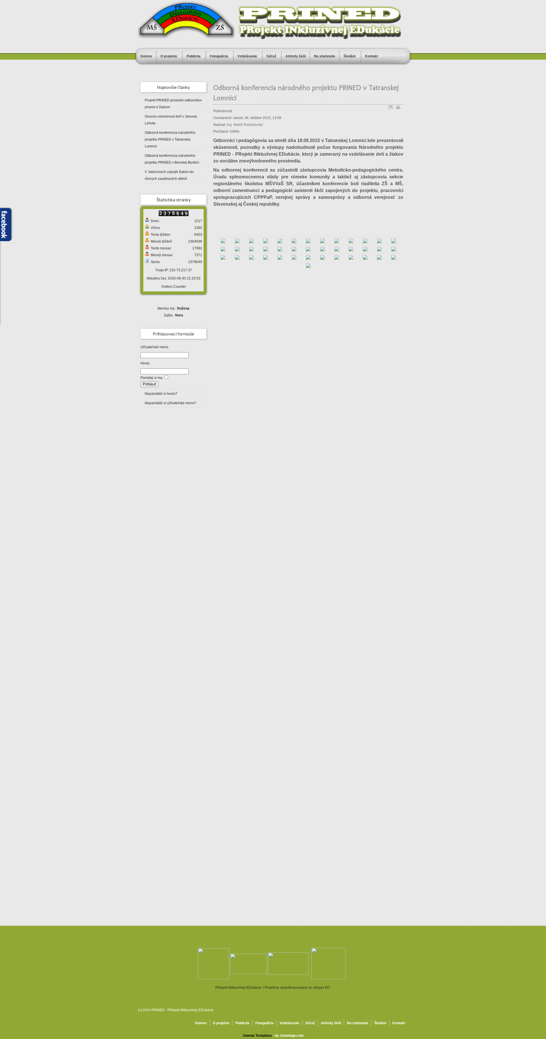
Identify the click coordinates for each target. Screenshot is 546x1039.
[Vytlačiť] (398, 106)
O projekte (168, 56)
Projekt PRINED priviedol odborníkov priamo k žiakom (173, 103)
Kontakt (398, 1023)
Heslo (145, 363)
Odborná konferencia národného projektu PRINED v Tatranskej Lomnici (170, 139)
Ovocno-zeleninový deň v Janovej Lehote (171, 119)
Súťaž (271, 56)
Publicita (193, 56)
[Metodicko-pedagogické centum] (248, 963)
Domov (146, 56)
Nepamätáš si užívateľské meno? (170, 403)
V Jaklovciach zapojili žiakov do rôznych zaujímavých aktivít (169, 175)
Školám (380, 1023)
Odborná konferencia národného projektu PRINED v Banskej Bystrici (172, 159)
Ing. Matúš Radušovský (245, 125)
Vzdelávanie (247, 56)
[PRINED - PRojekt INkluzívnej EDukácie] (288, 963)
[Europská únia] (328, 963)
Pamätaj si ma (151, 378)
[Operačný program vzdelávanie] (213, 963)
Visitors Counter (173, 287)
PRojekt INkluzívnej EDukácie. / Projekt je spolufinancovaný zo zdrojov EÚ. (273, 988)
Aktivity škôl (296, 56)
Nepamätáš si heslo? (161, 394)
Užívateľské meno (154, 347)
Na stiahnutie (324, 56)
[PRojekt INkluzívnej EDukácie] (223, 241)
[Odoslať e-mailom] (390, 106)
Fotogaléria (219, 56)
